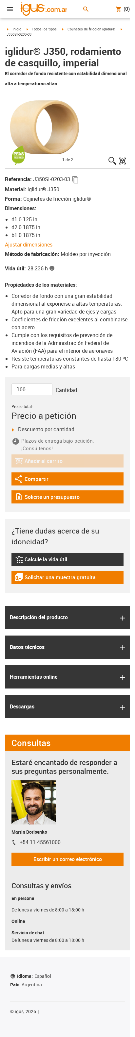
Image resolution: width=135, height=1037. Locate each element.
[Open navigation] (10, 9)
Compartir (32, 480)
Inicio (16, 28)
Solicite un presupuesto (47, 498)
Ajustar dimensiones (28, 244)
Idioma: (34, 976)
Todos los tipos (44, 28)
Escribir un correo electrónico (67, 859)
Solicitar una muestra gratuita (55, 579)
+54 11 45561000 (40, 842)
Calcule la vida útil (49, 561)
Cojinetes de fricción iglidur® (91, 28)
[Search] (86, 9)
